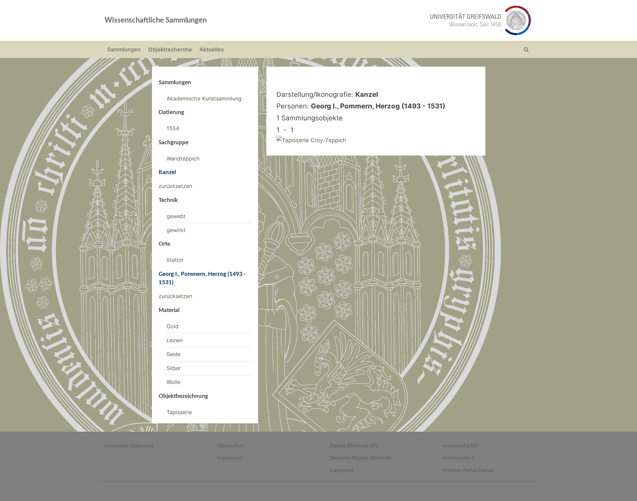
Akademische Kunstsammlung (204, 98)
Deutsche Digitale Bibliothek (360, 458)
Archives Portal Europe (467, 470)
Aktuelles (211, 49)
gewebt (176, 216)
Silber (174, 368)
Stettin (175, 260)
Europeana (341, 470)
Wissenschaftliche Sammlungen (156, 20)
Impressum (229, 458)
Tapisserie (179, 412)
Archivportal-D (458, 458)
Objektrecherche (170, 49)
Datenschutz (231, 445)
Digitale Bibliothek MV (353, 445)
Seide (173, 354)
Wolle (173, 382)
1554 (173, 128)
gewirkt (176, 230)
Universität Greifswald (129, 445)
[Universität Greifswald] (413, 20)
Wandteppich (183, 158)
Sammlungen (124, 49)
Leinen (175, 340)
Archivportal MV (460, 445)
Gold (172, 326)
